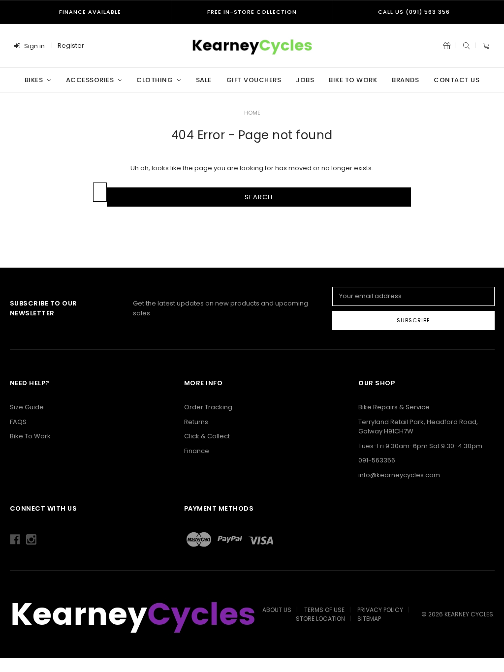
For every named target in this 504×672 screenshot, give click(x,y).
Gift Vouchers (254, 80)
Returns (196, 422)
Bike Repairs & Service (394, 407)
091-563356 (376, 460)
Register (71, 45)
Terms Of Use (324, 610)
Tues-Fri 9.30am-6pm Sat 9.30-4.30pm (420, 446)
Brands (405, 80)
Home (252, 113)
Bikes (35, 80)
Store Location (320, 618)
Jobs (305, 80)
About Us (276, 610)
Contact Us (456, 80)
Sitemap (369, 618)
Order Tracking (208, 407)
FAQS (18, 422)
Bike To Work (353, 80)
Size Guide (27, 407)
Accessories (91, 80)
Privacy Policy (380, 610)
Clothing (155, 80)
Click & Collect (207, 436)
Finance (196, 451)
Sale (204, 80)
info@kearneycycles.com (399, 475)
